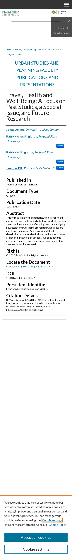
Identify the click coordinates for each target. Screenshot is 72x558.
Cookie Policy (57, 524)
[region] (36, 526)
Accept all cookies (36, 537)
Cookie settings (52, 520)
